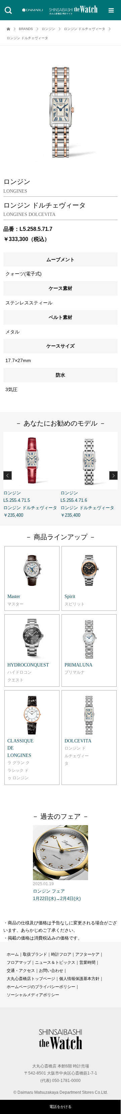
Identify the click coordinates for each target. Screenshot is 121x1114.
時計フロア (61, 954)
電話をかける (60, 1107)
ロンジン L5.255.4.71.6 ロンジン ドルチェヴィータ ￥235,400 (87, 504)
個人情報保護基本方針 (79, 978)
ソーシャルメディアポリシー (33, 995)
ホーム (13, 954)
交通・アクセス (21, 970)
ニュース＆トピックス (55, 962)
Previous (7, 475)
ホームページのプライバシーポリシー (41, 986)
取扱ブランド (35, 954)
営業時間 (87, 962)
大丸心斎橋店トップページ (31, 978)
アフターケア (87, 954)
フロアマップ (19, 962)
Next (113, 475)
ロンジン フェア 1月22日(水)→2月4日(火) (57, 891)
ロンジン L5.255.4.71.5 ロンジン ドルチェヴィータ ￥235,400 (30, 504)
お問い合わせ (51, 970)
